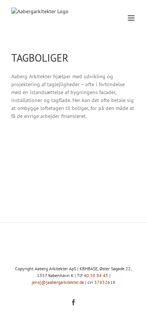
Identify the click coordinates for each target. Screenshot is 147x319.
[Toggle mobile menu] (132, 18)
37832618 (104, 282)
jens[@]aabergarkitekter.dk (58, 282)
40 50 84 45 (96, 275)
